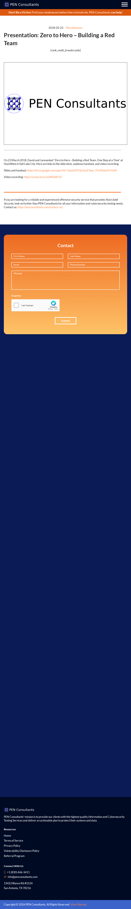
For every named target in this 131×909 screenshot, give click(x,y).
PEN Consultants (99, 12)
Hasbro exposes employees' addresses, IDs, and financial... (18, 611)
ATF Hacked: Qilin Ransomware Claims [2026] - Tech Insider (18, 720)
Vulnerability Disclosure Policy (21, 850)
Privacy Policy (12, 845)
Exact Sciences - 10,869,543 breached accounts (22, 464)
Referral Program (14, 856)
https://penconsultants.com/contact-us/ (40, 207)
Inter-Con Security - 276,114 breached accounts (22, 476)
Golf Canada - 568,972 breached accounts (22, 398)
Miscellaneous (74, 27)
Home (7, 835)
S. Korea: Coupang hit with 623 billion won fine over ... (18, 747)
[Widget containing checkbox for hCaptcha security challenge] (35, 305)
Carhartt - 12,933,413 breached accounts (22, 377)
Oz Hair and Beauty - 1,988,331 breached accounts (22, 410)
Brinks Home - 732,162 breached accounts (22, 452)
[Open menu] (124, 4)
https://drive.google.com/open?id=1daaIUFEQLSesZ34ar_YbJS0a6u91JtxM (72, 170)
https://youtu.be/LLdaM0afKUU (43, 177)
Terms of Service (13, 840)
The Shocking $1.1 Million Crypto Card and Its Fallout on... (18, 692)
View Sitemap (78, 904)
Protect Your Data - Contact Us (22, 561)
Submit (65, 320)
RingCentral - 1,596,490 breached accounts (22, 431)
